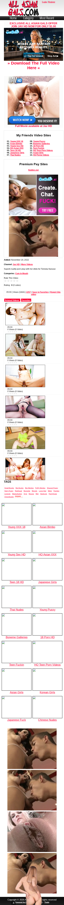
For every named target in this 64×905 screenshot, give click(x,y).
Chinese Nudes (47, 730)
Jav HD (16, 275)
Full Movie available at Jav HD (33, 137)
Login (44, 2)
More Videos (27, 275)
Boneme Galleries (41, 154)
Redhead (18, 502)
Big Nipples (29, 499)
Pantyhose (53, 505)
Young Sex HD (16, 157)
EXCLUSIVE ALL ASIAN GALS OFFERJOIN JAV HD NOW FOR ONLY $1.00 (33, 25)
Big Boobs (19, 499)
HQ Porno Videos (41, 166)
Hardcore (43, 505)
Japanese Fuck (16, 730)
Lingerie (7, 505)
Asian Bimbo (16, 154)
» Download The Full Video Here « (33, 76)
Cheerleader (9, 508)
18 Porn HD (38, 157)
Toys (25, 505)
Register (51, 2)
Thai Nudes (15, 166)
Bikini (50, 502)
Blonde (34, 502)
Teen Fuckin (38, 159)
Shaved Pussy (52, 499)
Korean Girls (47, 703)
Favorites (26, 311)
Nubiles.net (33, 181)
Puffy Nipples (40, 499)
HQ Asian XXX (16, 159)
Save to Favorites (40, 303)
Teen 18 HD (15, 161)
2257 (28, 303)
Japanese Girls (17, 163)
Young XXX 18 (16, 152)
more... (19, 507)
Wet (37, 505)
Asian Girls (38, 163)
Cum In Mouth (21, 284)
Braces (31, 505)
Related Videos (12, 311)
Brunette (27, 502)
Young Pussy (39, 152)
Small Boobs (9, 499)
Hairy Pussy (8, 502)
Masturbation (17, 505)
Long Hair (42, 502)
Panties (56, 502)
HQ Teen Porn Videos (43, 161)
